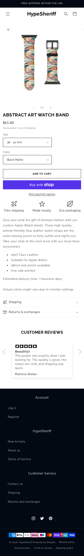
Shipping (14, 492)
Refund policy (67, 542)
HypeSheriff (25, 542)
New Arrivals (16, 441)
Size (5, 134)
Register (13, 416)
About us (14, 450)
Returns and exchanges (24, 501)
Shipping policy (64, 548)
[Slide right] (50, 107)
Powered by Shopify (44, 542)
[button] (8, 14)
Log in (12, 408)
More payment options (42, 194)
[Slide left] (33, 107)
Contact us (15, 483)
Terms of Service (19, 459)
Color (6, 152)
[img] (42, 346)
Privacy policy (22, 548)
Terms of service (43, 548)
